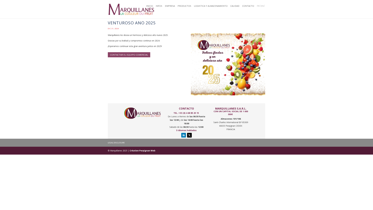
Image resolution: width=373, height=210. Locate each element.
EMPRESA (170, 6)
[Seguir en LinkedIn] (183, 135)
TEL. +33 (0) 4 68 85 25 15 (186, 113)
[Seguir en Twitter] (189, 135)
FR (258, 6)
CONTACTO (248, 6)
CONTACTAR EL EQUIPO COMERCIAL (129, 54)
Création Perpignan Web (142, 150)
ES (147, 13)
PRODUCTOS (184, 6)
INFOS (159, 6)
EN (262, 6)
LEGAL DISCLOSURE (116, 142)
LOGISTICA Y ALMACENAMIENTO (211, 6)
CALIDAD (234, 6)
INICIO (149, 6)
